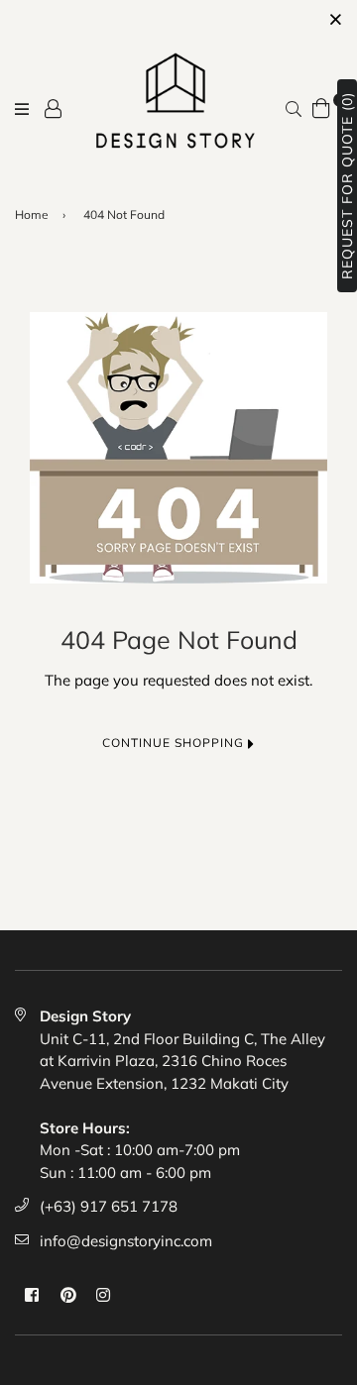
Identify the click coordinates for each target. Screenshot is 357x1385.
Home (32, 214)
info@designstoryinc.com (126, 1240)
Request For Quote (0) (347, 185)
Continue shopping (175, 742)
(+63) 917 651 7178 (109, 1206)
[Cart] (321, 106)
